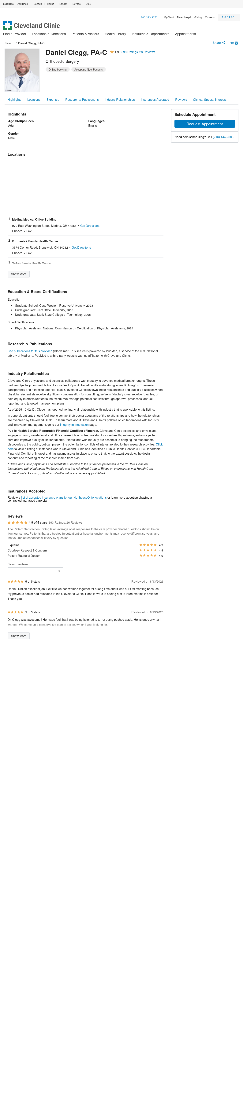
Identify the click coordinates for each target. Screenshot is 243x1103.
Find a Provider (14, 33)
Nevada (77, 3)
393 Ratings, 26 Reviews (138, 51)
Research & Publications (82, 99)
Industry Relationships (120, 99)
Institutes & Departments (150, 33)
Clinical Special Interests (209, 99)
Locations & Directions (49, 33)
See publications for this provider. (30, 351)
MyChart (169, 17)
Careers (210, 17)
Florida (50, 3)
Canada (38, 3)
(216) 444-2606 (223, 137)
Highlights (14, 99)
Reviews (181, 99)
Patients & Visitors (85, 33)
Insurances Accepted (155, 99)
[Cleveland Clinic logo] (31, 27)
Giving (198, 17)
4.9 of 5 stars (38, 522)
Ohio (88, 3)
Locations (33, 99)
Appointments (185, 33)
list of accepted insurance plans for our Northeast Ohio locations (64, 497)
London (63, 3)
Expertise (53, 99)
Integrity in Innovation (74, 424)
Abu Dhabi (22, 3)
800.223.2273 (149, 17)
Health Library (115, 33)
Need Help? (184, 17)
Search (230, 17)
